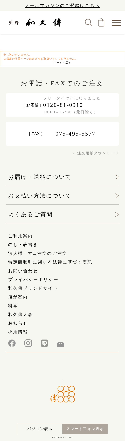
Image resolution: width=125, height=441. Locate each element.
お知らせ (18, 323)
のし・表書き (23, 244)
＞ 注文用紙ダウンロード (95, 153)
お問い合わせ (23, 270)
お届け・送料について (40, 177)
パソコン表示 (39, 429)
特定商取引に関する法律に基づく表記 (50, 262)
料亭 (13, 305)
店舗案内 (18, 297)
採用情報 (18, 332)
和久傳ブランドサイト (33, 288)
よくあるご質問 (30, 214)
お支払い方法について (40, 196)
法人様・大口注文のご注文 (37, 253)
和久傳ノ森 (20, 314)
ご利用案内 (20, 236)
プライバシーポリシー (33, 279)
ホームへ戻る (62, 62)
